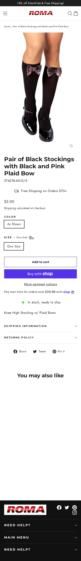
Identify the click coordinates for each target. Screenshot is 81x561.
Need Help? (17, 525)
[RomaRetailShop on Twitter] (67, 507)
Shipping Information (25, 326)
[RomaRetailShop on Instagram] (74, 512)
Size (16, 237)
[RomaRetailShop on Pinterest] (74, 507)
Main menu (16, 537)
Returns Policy (19, 337)
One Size (13, 246)
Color (10, 216)
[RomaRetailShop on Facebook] (59, 507)
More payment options (40, 284)
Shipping (10, 208)
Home (7, 26)
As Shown (14, 224)
